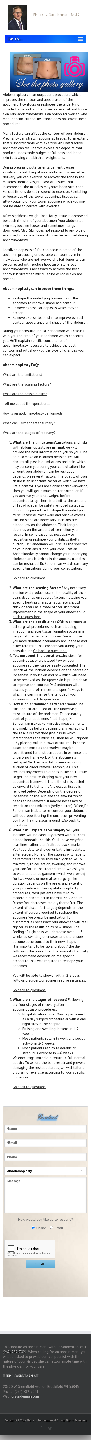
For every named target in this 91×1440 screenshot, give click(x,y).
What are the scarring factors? (27, 384)
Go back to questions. (29, 578)
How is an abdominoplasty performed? (33, 413)
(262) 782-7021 (15, 1351)
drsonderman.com (25, 1396)
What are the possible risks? (25, 394)
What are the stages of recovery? (29, 432)
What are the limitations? (23, 374)
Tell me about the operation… (26, 403)
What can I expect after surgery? (29, 423)
